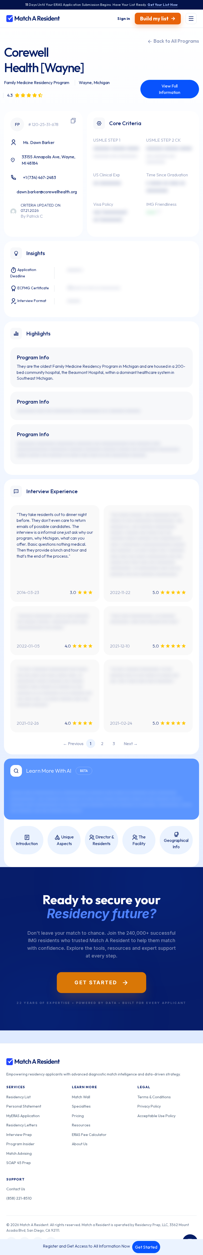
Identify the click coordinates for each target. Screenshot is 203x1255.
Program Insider (20, 1143)
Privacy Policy (149, 1106)
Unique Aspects (65, 840)
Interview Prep (19, 1134)
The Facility (139, 840)
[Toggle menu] (191, 18)
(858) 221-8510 (19, 1198)
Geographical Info (176, 843)
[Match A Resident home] (33, 18)
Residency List (18, 1096)
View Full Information (169, 89)
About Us (79, 1143)
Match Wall (81, 1096)
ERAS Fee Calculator (89, 1134)
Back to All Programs (176, 41)
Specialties (81, 1106)
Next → (131, 743)
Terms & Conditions (154, 1096)
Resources (81, 1124)
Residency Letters (21, 1124)
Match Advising (19, 1153)
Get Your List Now (162, 4)
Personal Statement (23, 1106)
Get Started (146, 1247)
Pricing (78, 1115)
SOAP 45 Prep (18, 1162)
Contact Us (15, 1188)
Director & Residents (103, 840)
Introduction (27, 843)
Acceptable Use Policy (156, 1115)
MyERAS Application (23, 1115)
